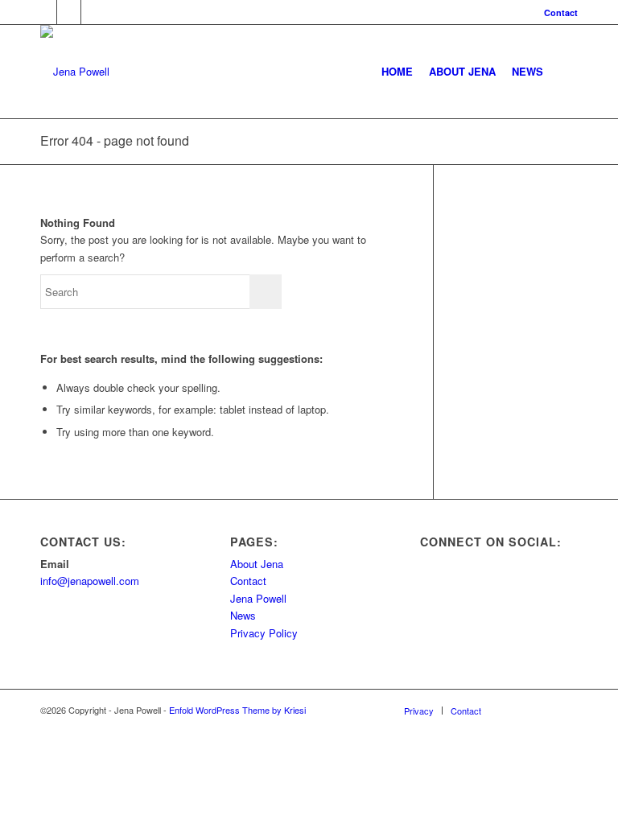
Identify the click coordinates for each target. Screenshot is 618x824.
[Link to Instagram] (93, 12)
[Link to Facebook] (68, 12)
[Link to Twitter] (44, 12)
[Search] (564, 71)
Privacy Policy (264, 633)
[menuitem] (557, 12)
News (243, 615)
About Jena (256, 563)
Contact (561, 12)
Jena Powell (258, 598)
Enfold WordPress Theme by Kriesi (237, 709)
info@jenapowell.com (89, 580)
